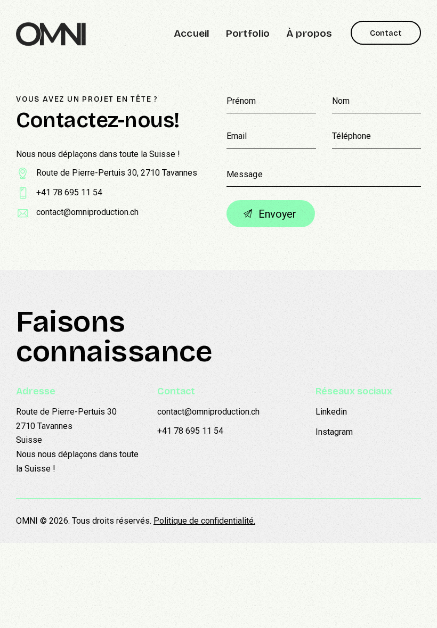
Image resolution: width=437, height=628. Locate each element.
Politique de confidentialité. (204, 521)
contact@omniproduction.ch (87, 212)
